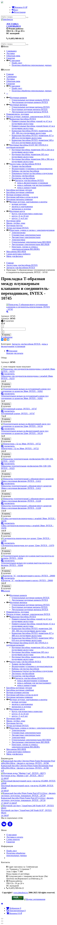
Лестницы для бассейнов (23, 176)
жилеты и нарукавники (22, 206)
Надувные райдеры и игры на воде (22, 197)
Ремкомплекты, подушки (17, 114)
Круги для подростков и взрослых (27, 213)
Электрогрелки (18, 232)
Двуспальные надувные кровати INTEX (30, 102)
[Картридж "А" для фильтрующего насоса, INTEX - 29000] (28, 576)
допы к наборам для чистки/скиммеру (34, 185)
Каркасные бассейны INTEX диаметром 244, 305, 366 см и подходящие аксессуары (32, 132)
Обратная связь (13, 56)
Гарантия (10, 58)
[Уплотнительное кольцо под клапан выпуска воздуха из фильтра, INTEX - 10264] (28, 557)
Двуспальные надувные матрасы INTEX (30, 112)
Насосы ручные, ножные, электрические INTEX (28, 116)
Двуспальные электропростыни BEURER (30, 244)
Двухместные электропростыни (26, 237)
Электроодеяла (18, 240)
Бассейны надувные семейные (20, 192)
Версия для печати (14, 353)
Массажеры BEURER (16, 251)
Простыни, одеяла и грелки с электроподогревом (32, 230)
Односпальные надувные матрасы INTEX (31, 107)
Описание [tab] (12, 351)
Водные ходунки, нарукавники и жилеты (28, 202)
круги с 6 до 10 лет (20, 216)
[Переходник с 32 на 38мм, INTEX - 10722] (28, 444)
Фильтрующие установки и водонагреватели (32, 169)
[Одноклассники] (5, 339)
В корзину (6, 335)
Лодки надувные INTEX (17, 228)
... (7, 93)
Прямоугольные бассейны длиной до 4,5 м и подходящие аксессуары (32, 122)
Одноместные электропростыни (26, 235)
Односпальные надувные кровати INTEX (30, 100)
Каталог (6, 591)
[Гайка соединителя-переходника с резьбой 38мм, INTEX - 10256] (28, 519)
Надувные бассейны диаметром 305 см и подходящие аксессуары (30, 155)
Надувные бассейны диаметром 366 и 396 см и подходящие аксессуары (33, 160)
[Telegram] (8, 339)
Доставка (10, 53)
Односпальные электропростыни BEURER (31, 242)
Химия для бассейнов (21, 166)
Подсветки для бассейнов (23, 178)
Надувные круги (17, 211)
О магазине (15, 60)
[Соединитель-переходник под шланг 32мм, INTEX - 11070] (28, 539)
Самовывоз (11, 51)
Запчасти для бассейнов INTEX (29, 180)
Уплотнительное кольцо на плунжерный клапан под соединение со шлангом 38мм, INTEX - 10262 (25, 397)
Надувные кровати (18, 97)
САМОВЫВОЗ (13, 26)
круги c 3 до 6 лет (20, 218)
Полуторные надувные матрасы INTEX (30, 109)
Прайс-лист (17, 63)
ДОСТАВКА (12, 24)
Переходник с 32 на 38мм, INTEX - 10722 (20, 448)
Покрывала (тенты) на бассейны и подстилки (32, 173)
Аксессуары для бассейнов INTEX (25, 164)
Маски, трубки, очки (15, 223)
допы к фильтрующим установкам (32, 183)
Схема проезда (13, 839)
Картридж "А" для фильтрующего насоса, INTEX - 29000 (27, 580)
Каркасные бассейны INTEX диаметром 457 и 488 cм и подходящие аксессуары (33, 136)
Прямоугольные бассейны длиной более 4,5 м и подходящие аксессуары (33, 127)
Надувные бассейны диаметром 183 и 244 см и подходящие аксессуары (33, 151)
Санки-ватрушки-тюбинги (18, 254)
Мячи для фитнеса (14, 256)
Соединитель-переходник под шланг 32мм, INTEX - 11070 (27, 545)
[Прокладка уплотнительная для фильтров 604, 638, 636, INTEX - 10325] (28, 460)
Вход (16, 10)
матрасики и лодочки (21, 209)
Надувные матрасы (18, 105)
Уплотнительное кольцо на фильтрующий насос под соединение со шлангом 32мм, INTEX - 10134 (24, 432)
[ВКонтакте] (2, 339)
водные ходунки (19, 204)
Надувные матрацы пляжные (19, 199)
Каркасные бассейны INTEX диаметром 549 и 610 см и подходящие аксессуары (33, 141)
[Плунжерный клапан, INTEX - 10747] (28, 409)
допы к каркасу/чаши (26, 187)
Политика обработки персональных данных (32, 65)
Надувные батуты (14, 225)
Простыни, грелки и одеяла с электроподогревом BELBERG (26, 248)
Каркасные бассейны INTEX (23, 119)
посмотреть (9, 374)
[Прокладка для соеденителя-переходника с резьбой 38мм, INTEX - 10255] (28, 370)
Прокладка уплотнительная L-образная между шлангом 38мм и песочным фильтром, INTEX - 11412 (26, 487)
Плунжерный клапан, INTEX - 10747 (18, 413)
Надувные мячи (13, 221)
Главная (10, 74)
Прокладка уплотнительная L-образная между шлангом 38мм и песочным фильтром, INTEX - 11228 (26, 507)
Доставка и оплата (14, 837)
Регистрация (19, 12)
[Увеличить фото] (2, 374)
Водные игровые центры (17, 195)
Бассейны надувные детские (19, 190)
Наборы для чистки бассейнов (25, 171)
